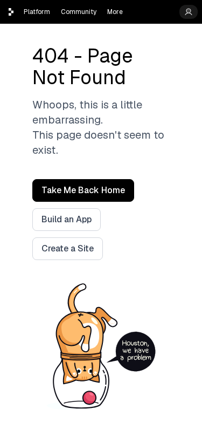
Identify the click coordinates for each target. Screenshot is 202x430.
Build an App (66, 219)
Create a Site (67, 248)
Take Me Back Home (83, 190)
